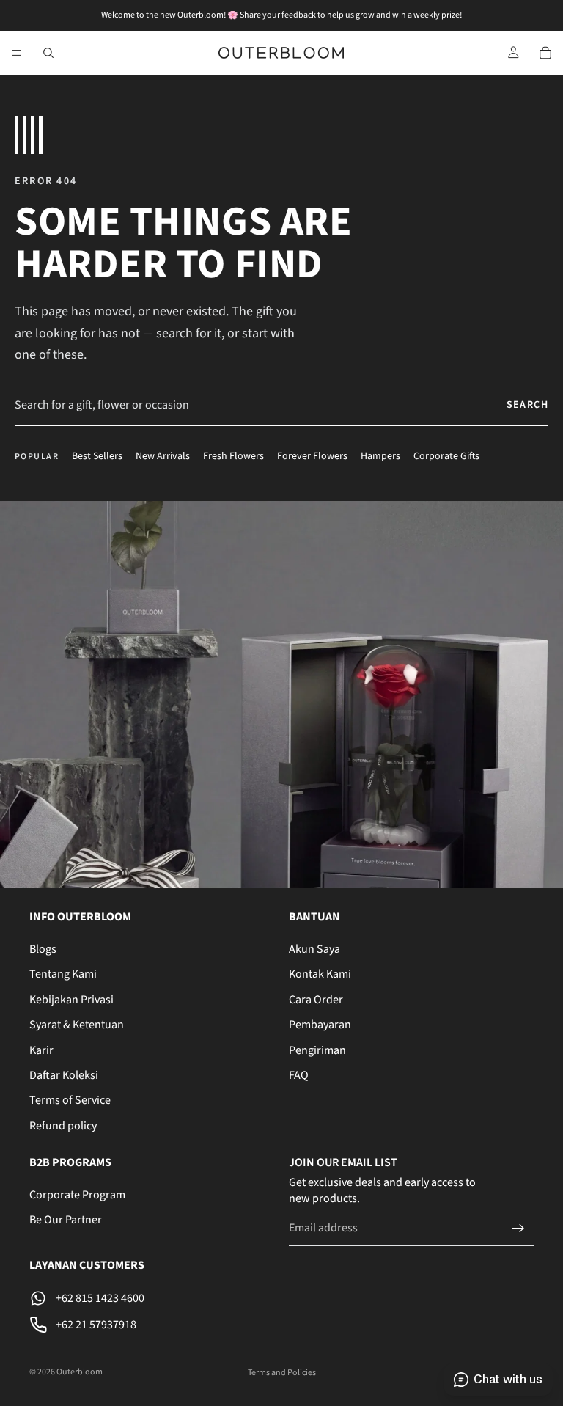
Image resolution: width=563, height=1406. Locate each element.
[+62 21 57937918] (151, 1325)
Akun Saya (314, 949)
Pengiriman (317, 1050)
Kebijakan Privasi (71, 1000)
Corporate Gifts (446, 457)
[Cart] (545, 53)
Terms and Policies (282, 1372)
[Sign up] (518, 1228)
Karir (41, 1050)
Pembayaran (320, 1025)
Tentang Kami (63, 975)
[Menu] (17, 53)
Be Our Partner (65, 1220)
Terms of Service (70, 1101)
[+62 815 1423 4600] (151, 1299)
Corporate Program (77, 1195)
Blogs (42, 949)
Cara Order (316, 1000)
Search (527, 405)
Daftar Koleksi (63, 1075)
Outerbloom (79, 1372)
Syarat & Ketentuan (76, 1025)
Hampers (380, 457)
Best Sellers (97, 457)
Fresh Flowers (233, 457)
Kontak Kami (320, 975)
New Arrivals (163, 457)
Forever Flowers (312, 457)
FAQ (299, 1075)
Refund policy (63, 1126)
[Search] (48, 53)
